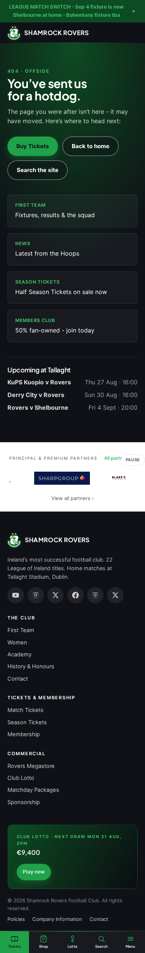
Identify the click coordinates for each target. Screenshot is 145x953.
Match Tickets (25, 710)
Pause (133, 459)
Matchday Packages (33, 790)
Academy (19, 654)
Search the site (37, 170)
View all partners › (72, 498)
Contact (17, 678)
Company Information (57, 919)
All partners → (120, 458)
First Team (20, 630)
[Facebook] (75, 595)
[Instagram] (36, 595)
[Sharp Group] (60, 478)
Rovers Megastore (31, 766)
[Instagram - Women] (95, 595)
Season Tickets (27, 722)
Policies (16, 919)
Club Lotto (20, 778)
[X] (55, 595)
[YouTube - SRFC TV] (15, 595)
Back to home (90, 146)
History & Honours (30, 666)
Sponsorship (23, 802)
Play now (34, 872)
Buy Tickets (32, 146)
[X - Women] (115, 595)
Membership (23, 734)
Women (17, 642)
